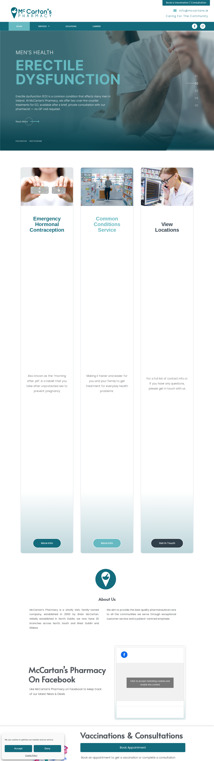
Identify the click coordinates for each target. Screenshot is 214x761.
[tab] (196, 76)
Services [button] (42, 26)
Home (19, 26)
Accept (18, 748)
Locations (71, 26)
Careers (97, 26)
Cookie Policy (31, 755)
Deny (47, 748)
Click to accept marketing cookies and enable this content (150, 683)
